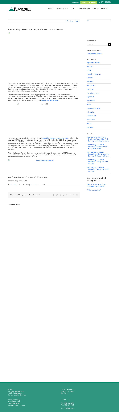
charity (90, 127)
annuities (91, 120)
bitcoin (90, 66)
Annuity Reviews (14, 403)
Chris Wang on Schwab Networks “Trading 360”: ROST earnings (98, 169)
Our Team (64, 393)
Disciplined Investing (68, 389)
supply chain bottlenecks (49, 100)
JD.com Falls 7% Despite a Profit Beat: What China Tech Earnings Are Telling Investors (98, 139)
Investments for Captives (17, 395)
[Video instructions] (94, 190)
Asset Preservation (67, 391)
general (91, 89)
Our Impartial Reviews (94, 54)
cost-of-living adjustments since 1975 (55, 138)
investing (91, 112)
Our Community (14, 402)
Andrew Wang (13, 185)
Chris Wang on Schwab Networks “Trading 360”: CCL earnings (98, 161)
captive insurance (94, 74)
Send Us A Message (67, 408)
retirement (33, 185)
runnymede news (94, 108)
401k (89, 123)
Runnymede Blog (14, 400)
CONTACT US (65, 400)
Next (76, 21)
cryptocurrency (93, 93)
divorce (90, 82)
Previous (70, 21)
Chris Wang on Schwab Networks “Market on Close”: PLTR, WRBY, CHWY (98, 146)
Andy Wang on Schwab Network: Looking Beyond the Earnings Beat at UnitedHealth (98, 154)
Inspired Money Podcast (16, 405)
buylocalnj (91, 85)
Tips (89, 104)
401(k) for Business (15, 393)
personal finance (94, 63)
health (90, 78)
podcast (91, 97)
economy (91, 101)
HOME (10, 389)
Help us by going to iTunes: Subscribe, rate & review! (96, 185)
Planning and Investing (16, 391)
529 (89, 70)
